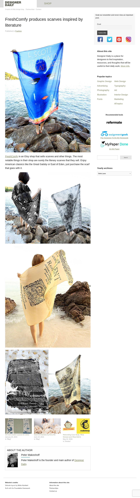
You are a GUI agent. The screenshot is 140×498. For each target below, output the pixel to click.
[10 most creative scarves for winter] (18, 426)
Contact (38, 9)
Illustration (102, 94)
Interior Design (121, 94)
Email (99, 24)
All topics (118, 103)
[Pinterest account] (119, 39)
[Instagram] (128, 39)
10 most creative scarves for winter (17, 435)
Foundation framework (22, 488)
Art (115, 90)
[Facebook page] (100, 39)
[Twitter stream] (109, 39)
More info (125, 66)
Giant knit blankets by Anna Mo (44, 435)
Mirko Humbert (23, 485)
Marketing (119, 99)
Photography (103, 90)
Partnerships (30, 9)
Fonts (99, 99)
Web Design (120, 81)
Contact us (53, 491)
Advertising (102, 86)
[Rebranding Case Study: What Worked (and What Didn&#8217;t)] (76, 426)
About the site (54, 485)
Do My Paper (114, 149)
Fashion (18, 31)
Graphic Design (104, 81)
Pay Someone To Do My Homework (114, 138)
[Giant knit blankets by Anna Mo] (47, 426)
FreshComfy (11, 156)
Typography (120, 86)
